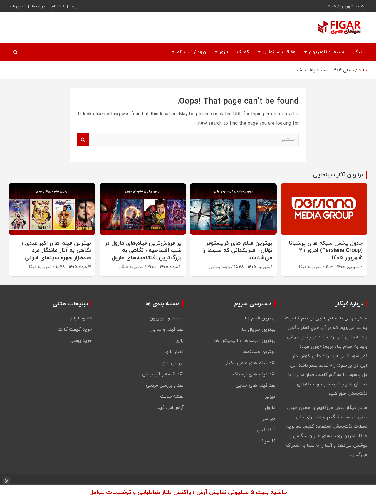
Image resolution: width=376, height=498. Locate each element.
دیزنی (270, 396)
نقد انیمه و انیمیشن (163, 374)
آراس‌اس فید (170, 407)
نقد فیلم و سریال (167, 329)
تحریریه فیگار (309, 266)
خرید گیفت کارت (75, 329)
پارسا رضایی (219, 266)
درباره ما (38, 6)
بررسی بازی (172, 363)
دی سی (268, 418)
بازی (224, 52)
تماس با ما (17, 6)
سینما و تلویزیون (326, 52)
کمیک (243, 52)
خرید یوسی (80, 340)
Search (83, 139)
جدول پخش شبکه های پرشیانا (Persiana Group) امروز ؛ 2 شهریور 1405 (326, 250)
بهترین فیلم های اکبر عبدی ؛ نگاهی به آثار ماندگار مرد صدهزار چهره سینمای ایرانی (56, 250)
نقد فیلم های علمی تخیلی (250, 363)
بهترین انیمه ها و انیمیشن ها (245, 340)
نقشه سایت (172, 396)
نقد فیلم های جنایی (256, 385)
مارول (270, 407)
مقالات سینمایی (279, 52)
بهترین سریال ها (259, 329)
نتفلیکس (266, 430)
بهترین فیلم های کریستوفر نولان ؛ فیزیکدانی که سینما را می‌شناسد (237, 250)
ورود (74, 6)
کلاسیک (267, 441)
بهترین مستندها (259, 351)
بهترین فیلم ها (260, 318)
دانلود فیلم (81, 318)
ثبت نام (57, 6)
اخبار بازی (174, 351)
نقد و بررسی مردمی (165, 385)
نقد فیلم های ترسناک (254, 374)
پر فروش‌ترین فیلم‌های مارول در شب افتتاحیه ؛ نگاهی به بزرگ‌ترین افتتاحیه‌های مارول (143, 250)
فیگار (358, 52)
